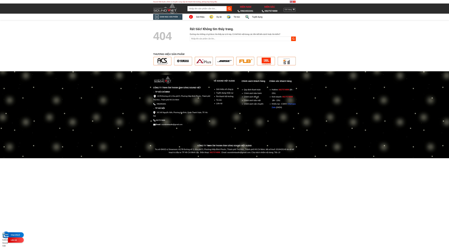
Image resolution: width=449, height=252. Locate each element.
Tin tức (237, 17)
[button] (290, 10)
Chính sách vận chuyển (254, 104)
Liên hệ (219, 104)
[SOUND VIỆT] (166, 9)
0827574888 (271, 11)
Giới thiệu (200, 17)
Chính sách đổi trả (251, 97)
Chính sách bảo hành (253, 93)
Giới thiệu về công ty (224, 89)
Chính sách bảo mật (252, 100)
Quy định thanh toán (253, 90)
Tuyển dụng (257, 17)
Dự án (219, 17)
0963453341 (246, 11)
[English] (291, 1)
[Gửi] (229, 8)
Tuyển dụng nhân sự (224, 93)
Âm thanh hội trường (224, 96)
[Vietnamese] (294, 1)
